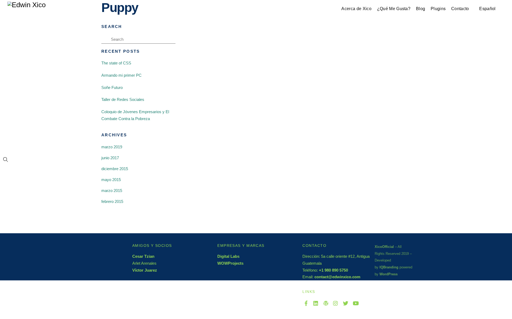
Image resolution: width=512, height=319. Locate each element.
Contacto (460, 8)
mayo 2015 (111, 179)
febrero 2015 (112, 201)
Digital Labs (228, 256)
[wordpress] (326, 302)
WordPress (388, 274)
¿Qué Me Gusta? (393, 8)
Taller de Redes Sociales (122, 99)
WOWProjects (230, 263)
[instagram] (335, 302)
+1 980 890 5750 (333, 270)
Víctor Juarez (144, 270)
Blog (420, 8)
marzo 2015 (111, 190)
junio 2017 (110, 158)
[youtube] (355, 302)
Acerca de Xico (356, 8)
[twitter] (345, 302)
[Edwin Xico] (26, 4)
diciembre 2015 (114, 168)
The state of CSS (116, 63)
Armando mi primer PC (121, 75)
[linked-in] (316, 302)
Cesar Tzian (143, 256)
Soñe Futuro (112, 87)
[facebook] (306, 302)
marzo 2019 (111, 147)
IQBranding (388, 267)
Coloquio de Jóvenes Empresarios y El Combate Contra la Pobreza (135, 115)
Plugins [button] (438, 8)
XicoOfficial (384, 247)
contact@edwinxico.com (337, 277)
